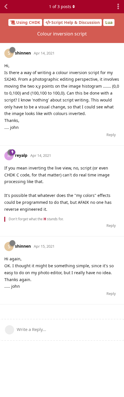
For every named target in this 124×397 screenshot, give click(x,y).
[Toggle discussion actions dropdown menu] (118, 6)
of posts (60, 6)
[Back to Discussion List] (6, 6)
